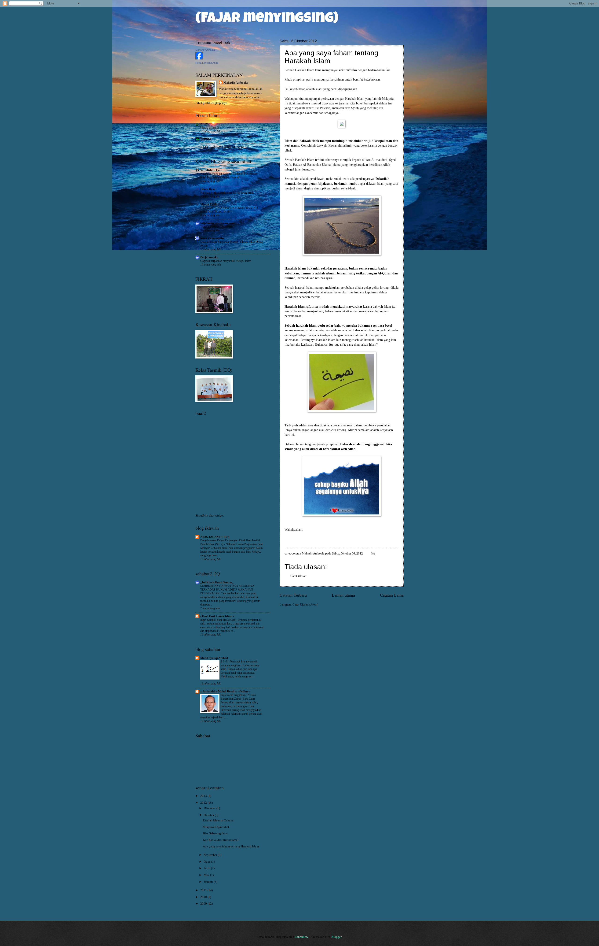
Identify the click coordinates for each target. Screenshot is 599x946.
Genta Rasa (207, 189)
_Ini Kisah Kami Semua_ (217, 582)
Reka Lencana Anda (206, 62)
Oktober (209, 815)
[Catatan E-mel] (373, 553)
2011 (204, 890)
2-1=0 (224, 661)
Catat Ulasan (298, 576)
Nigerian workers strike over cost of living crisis (227, 192)
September (211, 855)
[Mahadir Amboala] (199, 58)
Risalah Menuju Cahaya (218, 820)
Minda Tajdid (209, 204)
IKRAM (205, 139)
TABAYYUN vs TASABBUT (217, 227)
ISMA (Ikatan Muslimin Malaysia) (222, 147)
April (207, 868)
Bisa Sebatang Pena (215, 833)
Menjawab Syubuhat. (216, 827)
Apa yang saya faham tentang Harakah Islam (231, 846)
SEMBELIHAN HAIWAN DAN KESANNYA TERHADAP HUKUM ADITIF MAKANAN (227, 587)
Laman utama (343, 595)
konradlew (301, 937)
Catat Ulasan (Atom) (305, 604)
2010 (204, 897)
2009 (204, 903)
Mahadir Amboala (205, 49)
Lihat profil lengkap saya (211, 103)
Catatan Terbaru (293, 595)
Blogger (336, 937)
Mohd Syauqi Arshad (214, 658)
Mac (207, 875)
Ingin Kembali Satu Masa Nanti (218, 619)
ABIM (204, 124)
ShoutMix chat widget (209, 515)
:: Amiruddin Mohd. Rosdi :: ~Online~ (225, 691)
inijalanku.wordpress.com (217, 223)
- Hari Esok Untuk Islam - (217, 616)
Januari (209, 881)
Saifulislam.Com (211, 170)
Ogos (207, 861)
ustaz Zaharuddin (212, 238)
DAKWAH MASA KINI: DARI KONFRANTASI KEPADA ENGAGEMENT (229, 209)
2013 (204, 796)
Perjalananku (209, 257)
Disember (210, 808)
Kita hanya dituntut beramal (220, 840)
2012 (204, 802)
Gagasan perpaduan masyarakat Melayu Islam (225, 260)
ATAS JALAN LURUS (214, 537)
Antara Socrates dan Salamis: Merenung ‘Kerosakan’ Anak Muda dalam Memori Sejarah (229, 175)
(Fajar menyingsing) (267, 19)
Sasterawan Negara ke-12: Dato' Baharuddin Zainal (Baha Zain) (238, 696)
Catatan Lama (392, 595)
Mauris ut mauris (209, 127)
